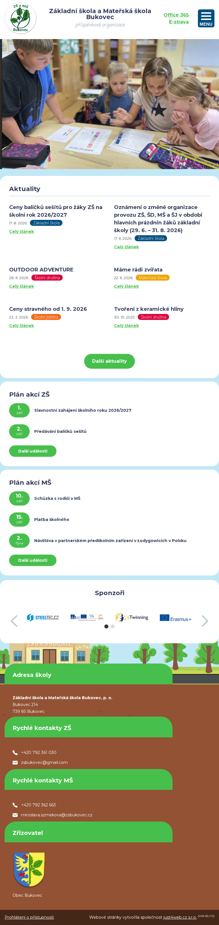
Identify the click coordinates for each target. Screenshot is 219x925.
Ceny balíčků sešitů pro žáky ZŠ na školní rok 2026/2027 (55, 211)
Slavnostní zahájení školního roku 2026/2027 (82, 410)
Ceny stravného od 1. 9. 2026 (48, 309)
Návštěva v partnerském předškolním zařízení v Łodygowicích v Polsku (110, 540)
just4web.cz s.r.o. (180, 917)
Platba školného (51, 519)
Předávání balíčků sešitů (60, 431)
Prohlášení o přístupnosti (29, 917)
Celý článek (21, 231)
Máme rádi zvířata (138, 270)
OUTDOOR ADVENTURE (41, 270)
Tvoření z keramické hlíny (149, 309)
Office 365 (176, 15)
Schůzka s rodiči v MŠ (57, 498)
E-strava (179, 22)
